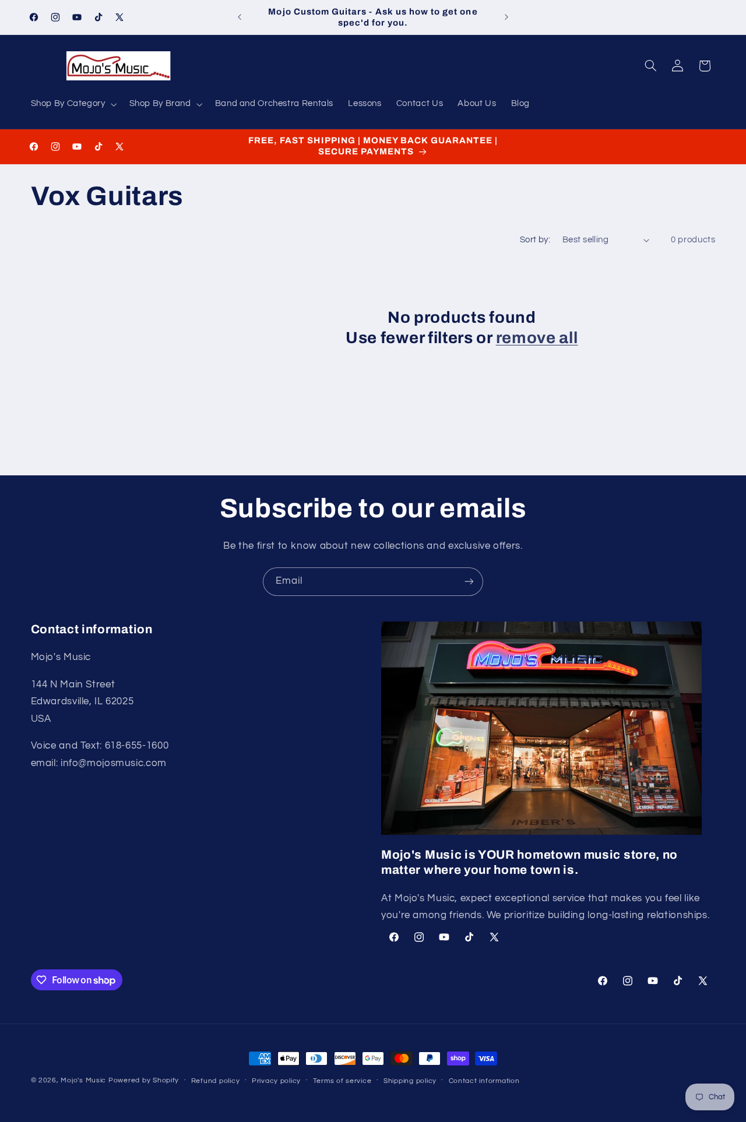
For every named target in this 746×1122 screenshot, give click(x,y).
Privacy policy (276, 1081)
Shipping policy (410, 1081)
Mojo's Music (83, 1080)
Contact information (484, 1081)
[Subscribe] (469, 581)
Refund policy (215, 1081)
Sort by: (535, 239)
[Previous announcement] (239, 17)
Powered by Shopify (143, 1080)
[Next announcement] (506, 17)
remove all (537, 338)
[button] (72, 104)
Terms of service (342, 1081)
